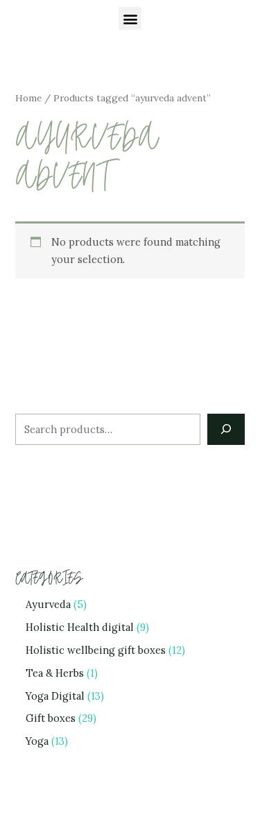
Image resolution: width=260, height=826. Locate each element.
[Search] (225, 429)
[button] (130, 18)
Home (28, 98)
